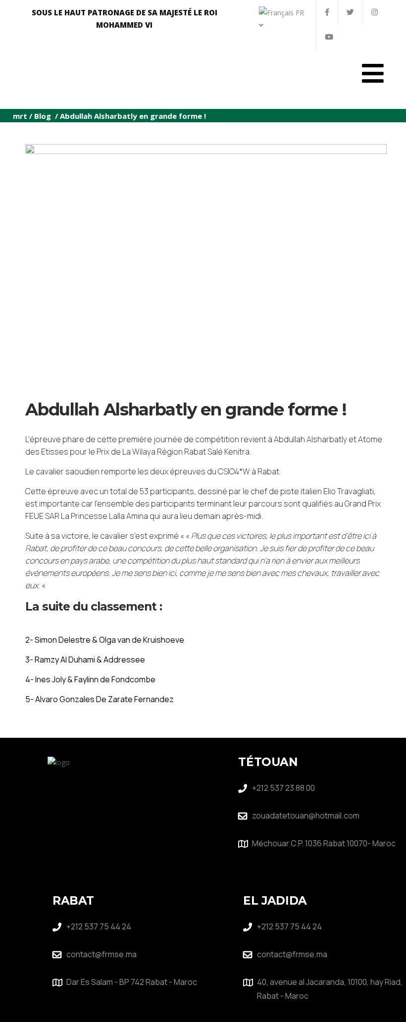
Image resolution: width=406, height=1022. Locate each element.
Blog (42, 116)
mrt (20, 116)
